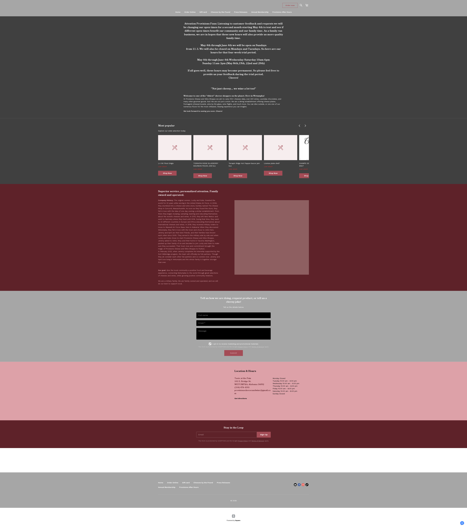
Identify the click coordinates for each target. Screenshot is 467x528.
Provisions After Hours (282, 12)
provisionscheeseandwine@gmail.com (252, 392)
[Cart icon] (307, 5)
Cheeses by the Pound (220, 12)
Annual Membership (260, 12)
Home (177, 12)
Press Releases (240, 12)
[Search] (301, 5)
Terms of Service (257, 347)
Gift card (203, 12)
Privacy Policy (243, 347)
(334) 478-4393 (241, 387)
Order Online (190, 12)
